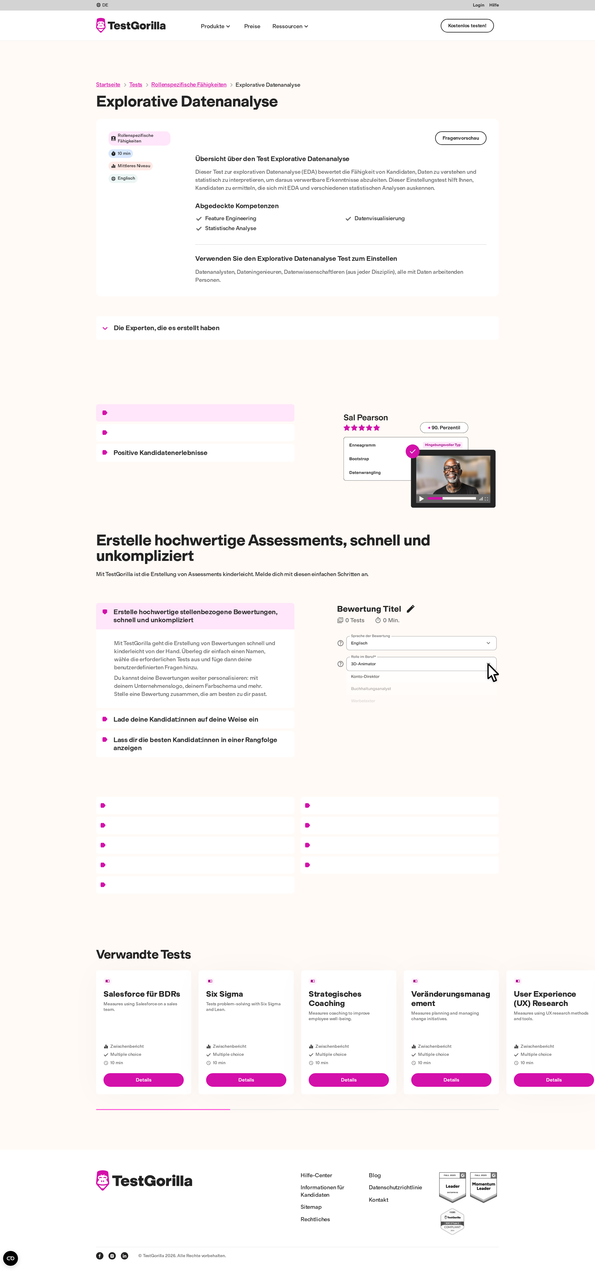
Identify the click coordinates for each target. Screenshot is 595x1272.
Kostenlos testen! (467, 25)
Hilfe (494, 5)
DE (105, 5)
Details (144, 1080)
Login (478, 5)
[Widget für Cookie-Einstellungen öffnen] (10, 1258)
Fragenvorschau (461, 138)
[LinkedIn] (124, 1256)
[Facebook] (100, 1256)
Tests (135, 84)
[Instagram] (112, 1256)
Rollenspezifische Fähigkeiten (189, 84)
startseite (108, 84)
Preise (252, 26)
